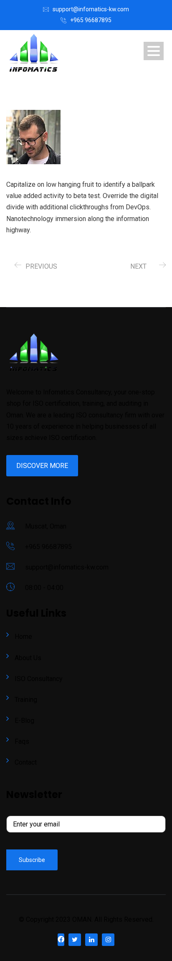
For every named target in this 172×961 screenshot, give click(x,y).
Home (23, 637)
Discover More (42, 466)
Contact (26, 762)
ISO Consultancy (39, 679)
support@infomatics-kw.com (91, 9)
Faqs (22, 741)
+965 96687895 (90, 20)
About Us (28, 658)
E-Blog (24, 721)
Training (26, 700)
